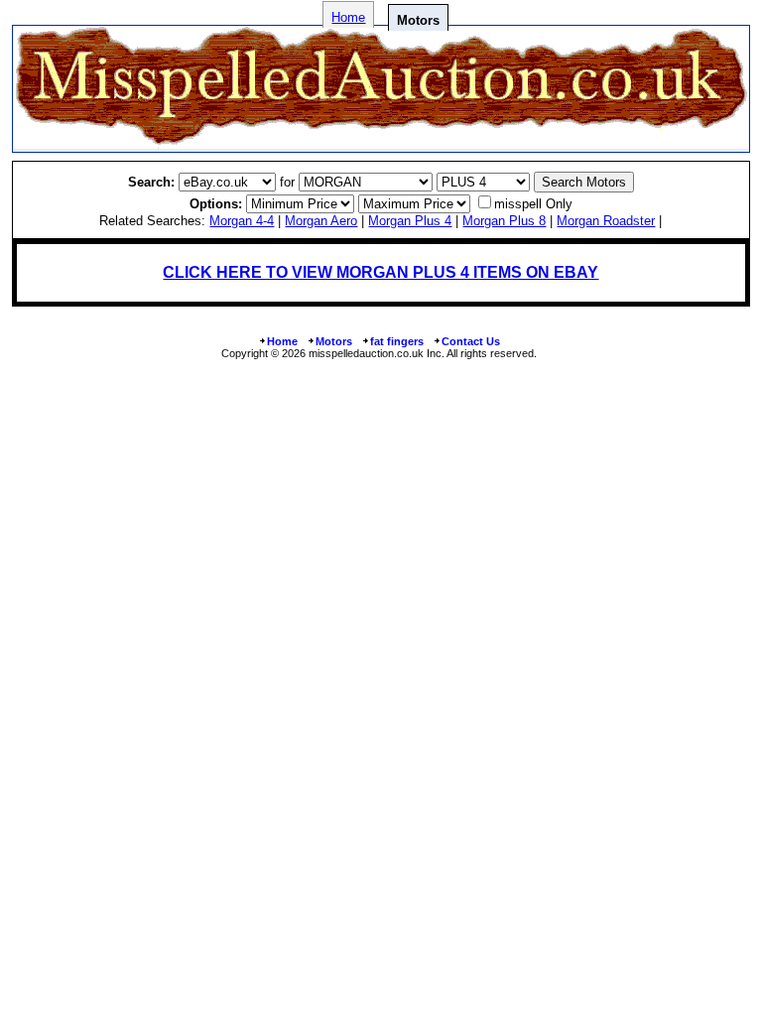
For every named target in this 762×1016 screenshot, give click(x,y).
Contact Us (471, 341)
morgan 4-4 (241, 220)
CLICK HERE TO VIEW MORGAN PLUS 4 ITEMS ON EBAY (380, 272)
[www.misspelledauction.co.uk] (381, 143)
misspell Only (533, 203)
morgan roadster (606, 220)
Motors (334, 341)
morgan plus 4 (409, 220)
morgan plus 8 (504, 220)
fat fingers (397, 341)
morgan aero (321, 220)
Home (348, 17)
